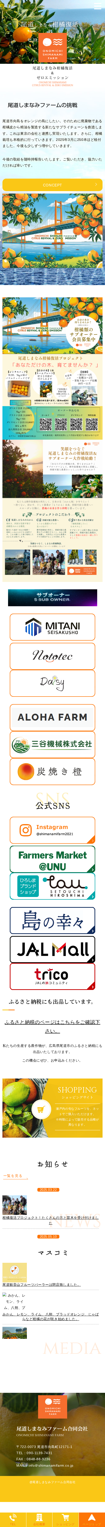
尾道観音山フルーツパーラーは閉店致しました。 (41, 1285)
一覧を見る (12, 1176)
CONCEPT (52, 185)
